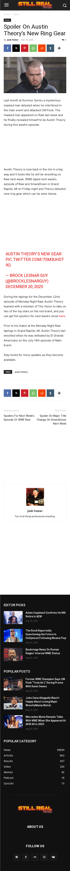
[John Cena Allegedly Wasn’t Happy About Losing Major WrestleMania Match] (13, 702)
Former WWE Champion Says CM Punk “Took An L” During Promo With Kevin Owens (45, 683)
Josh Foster (12, 39)
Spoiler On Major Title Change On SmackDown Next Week (51, 419)
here (62, 316)
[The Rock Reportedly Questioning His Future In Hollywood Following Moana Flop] (13, 635)
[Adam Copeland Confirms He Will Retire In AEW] (13, 617)
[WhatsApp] (33, 48)
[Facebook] (7, 48)
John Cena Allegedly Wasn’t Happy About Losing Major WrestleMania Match (42, 701)
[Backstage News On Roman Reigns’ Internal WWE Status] (13, 654)
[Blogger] (16, 857)
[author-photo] (35, 505)
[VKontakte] (53, 857)
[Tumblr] (50, 48)
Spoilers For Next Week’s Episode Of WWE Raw (19, 417)
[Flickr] (35, 857)
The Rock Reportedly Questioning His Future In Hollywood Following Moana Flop (46, 634)
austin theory (21, 371)
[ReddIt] (42, 48)
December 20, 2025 (24, 286)
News (16, 14)
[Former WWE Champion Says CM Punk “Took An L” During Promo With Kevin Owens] (13, 683)
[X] (16, 48)
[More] (59, 48)
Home (7, 14)
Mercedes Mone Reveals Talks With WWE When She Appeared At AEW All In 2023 (46, 720)
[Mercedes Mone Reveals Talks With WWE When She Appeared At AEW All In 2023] (13, 721)
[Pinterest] (24, 48)
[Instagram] (44, 857)
